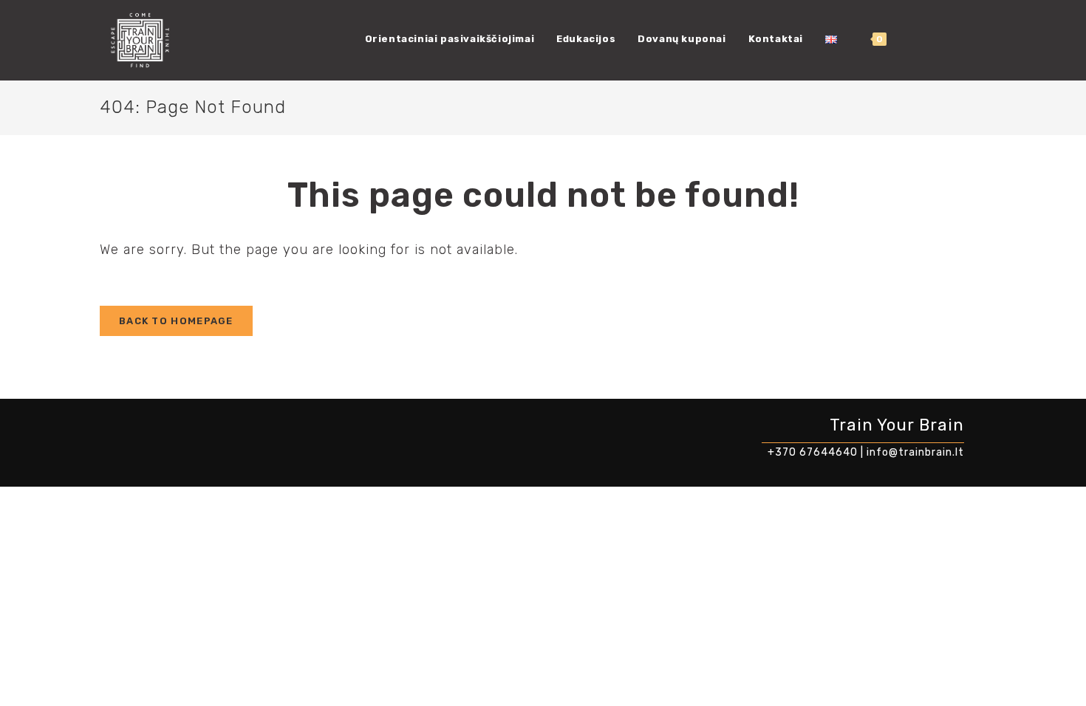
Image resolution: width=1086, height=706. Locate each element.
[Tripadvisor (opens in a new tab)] (981, 39)
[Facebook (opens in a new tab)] (915, 39)
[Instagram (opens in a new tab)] (937, 39)
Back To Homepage (176, 320)
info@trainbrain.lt (915, 452)
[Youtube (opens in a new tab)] (959, 39)
